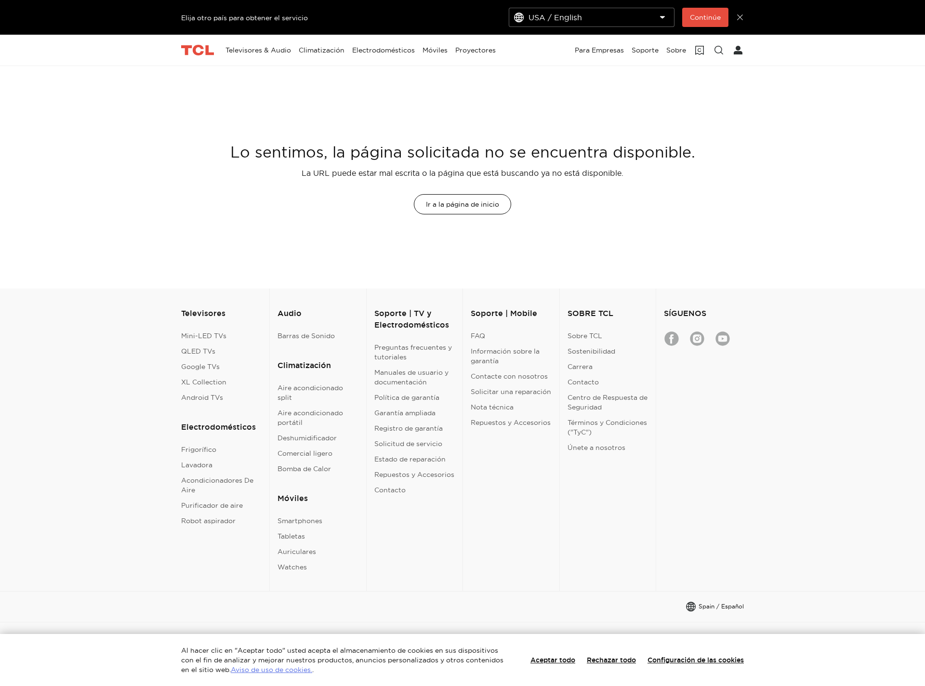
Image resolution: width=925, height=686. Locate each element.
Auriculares (297, 551)
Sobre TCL (585, 335)
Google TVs (200, 366)
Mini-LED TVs (203, 335)
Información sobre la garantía (505, 356)
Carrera (580, 366)
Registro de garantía (408, 428)
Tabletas (291, 536)
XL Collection (203, 382)
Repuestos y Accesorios (414, 474)
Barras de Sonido (306, 335)
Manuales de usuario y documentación (411, 377)
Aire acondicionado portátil (310, 418)
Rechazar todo (611, 660)
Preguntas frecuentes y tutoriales (413, 352)
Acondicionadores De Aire (217, 485)
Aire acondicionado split (310, 392)
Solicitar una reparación (511, 391)
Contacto (390, 490)
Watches (292, 567)
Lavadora (196, 465)
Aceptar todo (552, 660)
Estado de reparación (410, 459)
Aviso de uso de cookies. (271, 669)
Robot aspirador (208, 520)
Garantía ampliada (405, 413)
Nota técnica (492, 407)
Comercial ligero (305, 453)
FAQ (478, 335)
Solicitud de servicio (408, 443)
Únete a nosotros (596, 447)
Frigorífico (198, 449)
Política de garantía (406, 397)
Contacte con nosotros (509, 376)
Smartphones (300, 520)
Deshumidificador (307, 438)
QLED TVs (198, 351)
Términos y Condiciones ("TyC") (607, 427)
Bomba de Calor (304, 468)
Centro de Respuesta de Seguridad (608, 402)
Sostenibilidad (591, 351)
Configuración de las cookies (696, 660)
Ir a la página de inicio (462, 204)
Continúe (705, 17)
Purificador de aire (212, 505)
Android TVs (202, 397)
